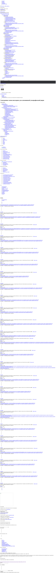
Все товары (2, 85)
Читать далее (35, 212)
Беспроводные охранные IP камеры (9, 118)
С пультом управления (6, 155)
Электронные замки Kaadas (9, 19)
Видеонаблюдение (6, 48)
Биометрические (5, 151)
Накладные (4, 147)
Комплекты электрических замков (10, 21)
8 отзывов (1, 235)
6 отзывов (1, 271)
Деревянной (4, 162)
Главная (3, 95)
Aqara (4, 141)
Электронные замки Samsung (9, 17)
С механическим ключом (6, 157)
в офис (3, 188)
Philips (4, 143)
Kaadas (4, 142)
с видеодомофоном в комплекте (7, 175)
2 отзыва (1, 459)
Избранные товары (3, 83)
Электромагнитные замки (9, 38)
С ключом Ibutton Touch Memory (7, 154)
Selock (4, 138)
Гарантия (3, 2)
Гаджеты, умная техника (7, 66)
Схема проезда (11, 517)
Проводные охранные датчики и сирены (11, 28)
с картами (3, 191)
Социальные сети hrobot (8, 24)
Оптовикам (3, 3)
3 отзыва (1, 330)
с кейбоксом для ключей (6, 183)
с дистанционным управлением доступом (9, 176)
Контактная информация (5, 544)
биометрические (4, 186)
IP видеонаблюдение (8, 50)
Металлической (5, 163)
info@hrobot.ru (8, 509)
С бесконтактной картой (6, 152)
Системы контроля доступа (9, 34)
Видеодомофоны (7, 35)
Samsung (4, 139)
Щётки (6, 70)
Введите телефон (10, 570)
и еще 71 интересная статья (7, 32)
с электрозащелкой (5, 181)
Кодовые (4, 150)
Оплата (3, 1)
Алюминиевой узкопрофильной (7, 161)
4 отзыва (1, 361)
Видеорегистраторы (8, 57)
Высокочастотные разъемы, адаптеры (10, 59)
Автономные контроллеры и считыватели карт (11, 43)
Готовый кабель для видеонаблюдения (10, 61)
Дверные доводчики (8, 112)
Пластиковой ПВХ (5, 164)
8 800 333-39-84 (2, 11)
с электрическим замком (6, 180)
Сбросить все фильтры (3, 136)
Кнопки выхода (7, 41)
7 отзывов (1, 349)
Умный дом (6, 68)
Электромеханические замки (9, 37)
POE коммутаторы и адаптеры (9, 55)
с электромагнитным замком (7, 182)
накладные (3, 193)
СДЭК (6, 519)
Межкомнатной (5, 170)
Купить (1, 215)
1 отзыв (1, 423)
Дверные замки (6, 15)
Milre (3, 140)
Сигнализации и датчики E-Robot (10, 27)
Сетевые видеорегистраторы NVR (10, 54)
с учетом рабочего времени (7, 179)
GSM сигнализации (6, 25)
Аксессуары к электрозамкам (9, 115)
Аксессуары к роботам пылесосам (10, 69)
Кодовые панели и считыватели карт (10, 40)
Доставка (3, 540)
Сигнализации (4, 549)
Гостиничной (5, 168)
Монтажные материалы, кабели (9, 52)
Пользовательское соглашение (6, 545)
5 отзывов (1, 247)
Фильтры (6, 71)
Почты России (10, 519)
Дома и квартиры (5, 169)
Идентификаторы (7, 39)
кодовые (3, 192)
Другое (6, 134)
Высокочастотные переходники (9, 60)
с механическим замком (6, 177)
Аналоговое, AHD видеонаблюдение (10, 51)
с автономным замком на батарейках (8, 174)
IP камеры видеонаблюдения (9, 53)
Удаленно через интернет (6, 156)
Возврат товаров (4, 542)
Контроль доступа (4, 107)
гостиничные (4, 187)
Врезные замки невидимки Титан (10, 20)
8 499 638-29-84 (2, 9)
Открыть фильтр (3, 102)
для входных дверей (5, 189)
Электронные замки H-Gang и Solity (10, 18)
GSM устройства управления (9, 67)
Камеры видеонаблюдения (9, 56)
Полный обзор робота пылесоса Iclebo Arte (11, 22)
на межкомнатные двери (5, 190)
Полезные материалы (5, 543)
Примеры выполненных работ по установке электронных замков (14, 23)
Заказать (2, 571)
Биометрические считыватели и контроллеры (11, 42)
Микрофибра (7, 73)
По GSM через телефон (6, 158)
